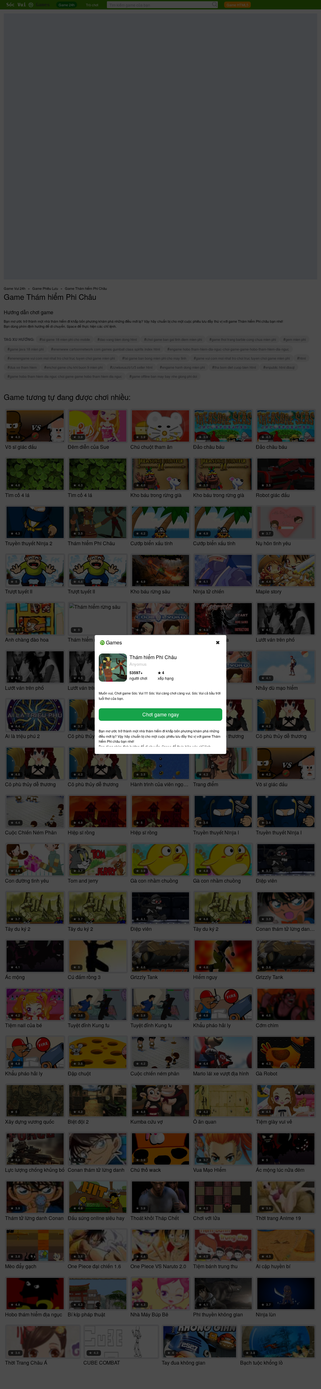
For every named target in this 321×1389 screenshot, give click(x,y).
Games (114, 642)
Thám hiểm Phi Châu (153, 657)
